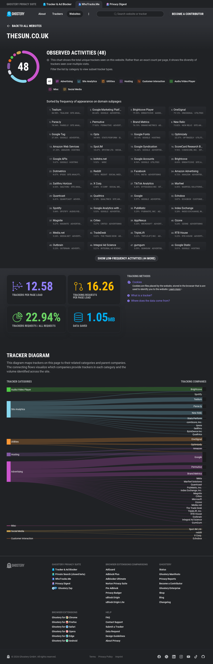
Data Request (113, 631)
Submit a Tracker (115, 626)
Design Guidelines (115, 636)
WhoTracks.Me (91, 4)
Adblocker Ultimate (116, 579)
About (42, 13)
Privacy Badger (114, 592)
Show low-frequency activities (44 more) (126, 258)
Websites (74, 13)
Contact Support (114, 622)
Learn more (175, 289)
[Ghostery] (16, 14)
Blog (161, 597)
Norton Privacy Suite (116, 583)
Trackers (57, 13)
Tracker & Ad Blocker (59, 4)
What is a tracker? (141, 295)
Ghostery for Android (64, 640)
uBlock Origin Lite (115, 602)
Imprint (119, 656)
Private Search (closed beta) (70, 574)
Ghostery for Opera (64, 631)
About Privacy (113, 640)
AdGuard (110, 569)
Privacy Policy (105, 656)
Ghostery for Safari (63, 626)
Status (162, 569)
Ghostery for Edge (63, 636)
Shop (162, 592)
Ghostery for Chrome (64, 617)
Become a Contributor (188, 14)
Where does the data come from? (150, 300)
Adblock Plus (112, 574)
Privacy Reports (167, 579)
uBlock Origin (113, 597)
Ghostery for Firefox (64, 622)
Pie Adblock (112, 588)
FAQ (108, 617)
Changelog (165, 602)
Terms (92, 656)
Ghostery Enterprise (169, 588)
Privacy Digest (118, 4)
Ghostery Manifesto (169, 574)
